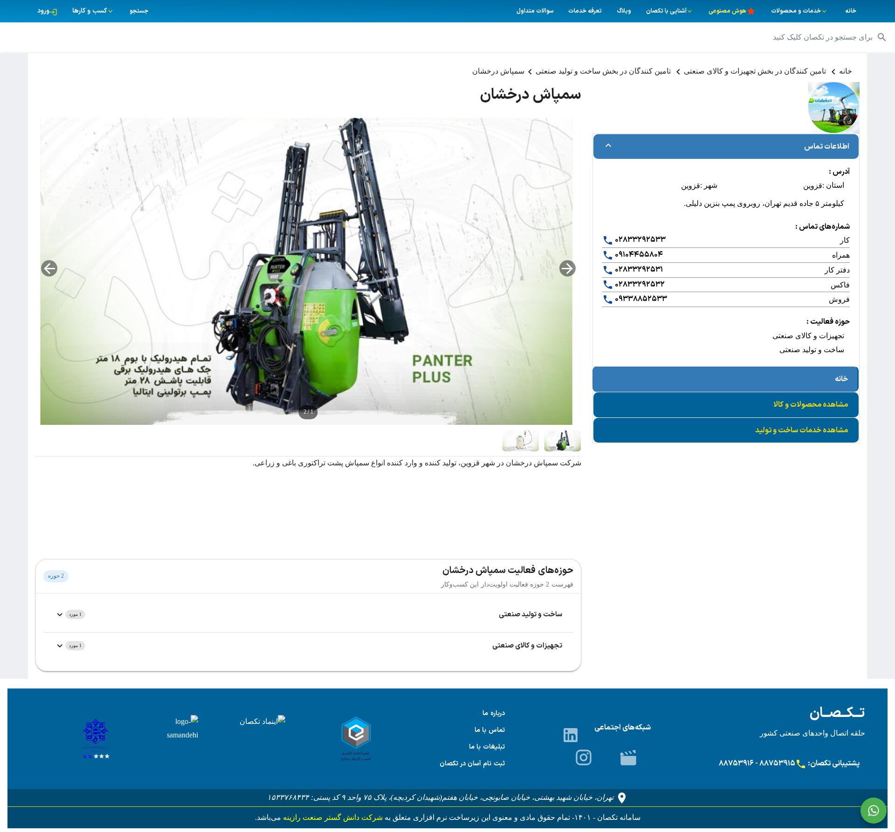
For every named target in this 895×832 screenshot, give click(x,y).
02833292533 (639, 240)
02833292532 (639, 284)
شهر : (708, 185)
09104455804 (638, 254)
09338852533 (640, 299)
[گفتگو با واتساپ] (874, 811)
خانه (845, 71)
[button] (447, 37)
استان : (833, 185)
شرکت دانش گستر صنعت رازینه (332, 817)
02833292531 (638, 269)
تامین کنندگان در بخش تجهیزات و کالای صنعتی (756, 71)
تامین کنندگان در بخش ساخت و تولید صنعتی (604, 71)
